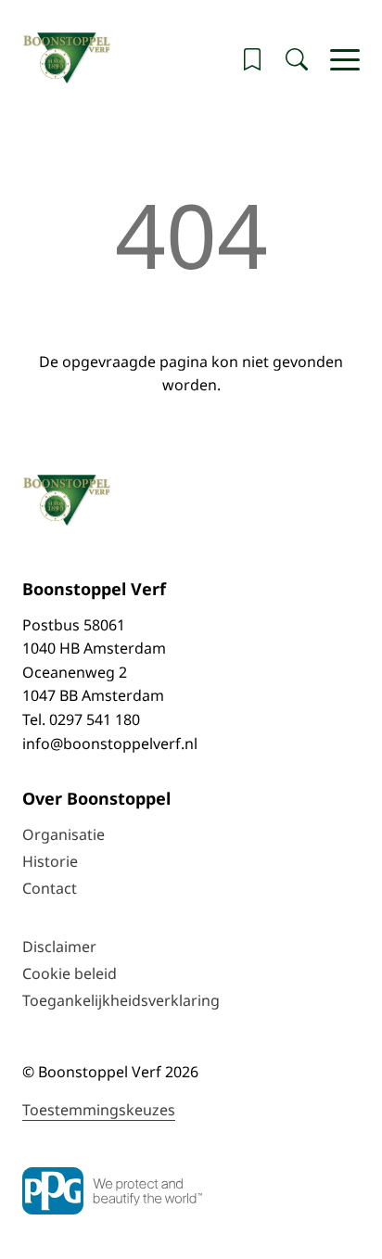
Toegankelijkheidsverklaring (121, 1000)
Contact (49, 888)
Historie (50, 861)
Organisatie (63, 834)
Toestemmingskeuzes (98, 1110)
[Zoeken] (297, 59)
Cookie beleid (69, 973)
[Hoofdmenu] (345, 59)
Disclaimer (59, 946)
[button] (252, 59)
